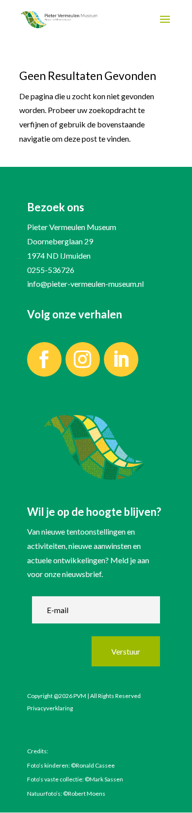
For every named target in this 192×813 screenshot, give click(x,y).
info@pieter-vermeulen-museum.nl (85, 283)
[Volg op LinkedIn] (121, 359)
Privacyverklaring (50, 708)
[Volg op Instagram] (82, 359)
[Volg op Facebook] (44, 359)
